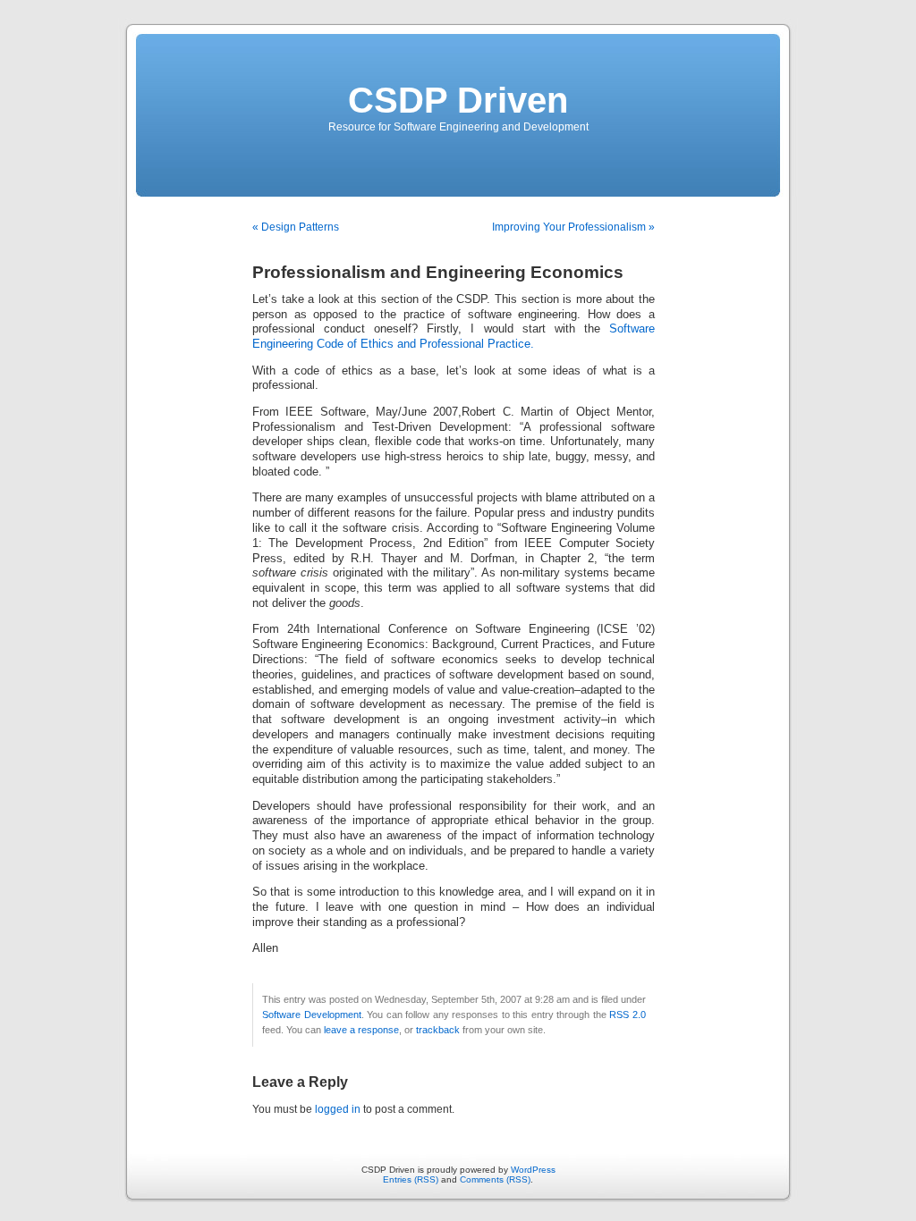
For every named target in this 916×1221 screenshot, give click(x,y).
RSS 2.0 (627, 1014)
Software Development (311, 1014)
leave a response (361, 1029)
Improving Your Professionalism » (573, 227)
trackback (438, 1029)
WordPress (533, 1170)
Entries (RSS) (410, 1179)
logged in (337, 1109)
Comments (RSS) (495, 1179)
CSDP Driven (458, 100)
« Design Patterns (295, 227)
